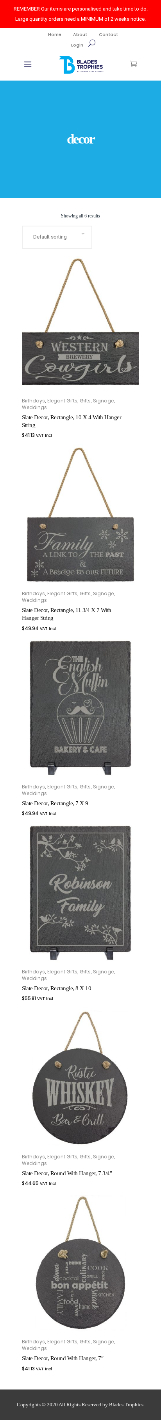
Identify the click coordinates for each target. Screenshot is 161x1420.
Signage (103, 400)
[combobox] (57, 237)
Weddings (34, 407)
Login (77, 45)
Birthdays (33, 400)
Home (54, 34)
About (80, 34)
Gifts (85, 400)
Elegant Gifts (62, 400)
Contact (108, 34)
